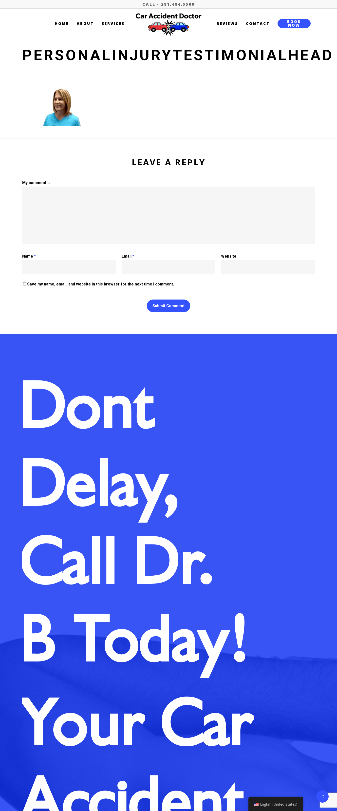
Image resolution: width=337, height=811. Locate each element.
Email (128, 256)
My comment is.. (37, 182)
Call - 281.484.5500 (168, 4)
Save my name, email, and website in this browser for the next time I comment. (100, 284)
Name (29, 256)
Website (228, 256)
